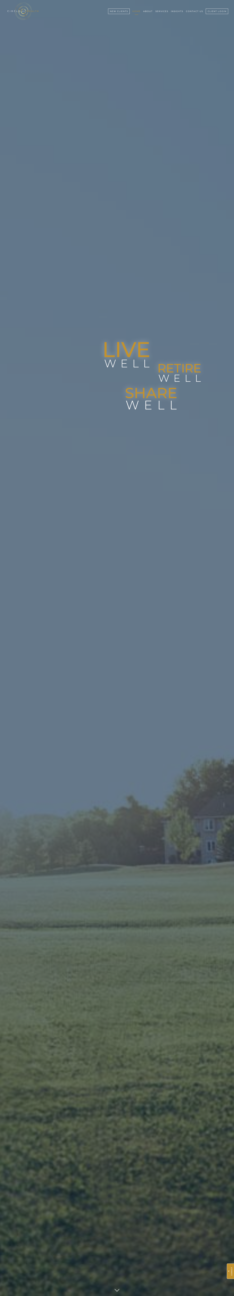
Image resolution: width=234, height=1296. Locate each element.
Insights (177, 11)
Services (161, 11)
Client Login (217, 11)
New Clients (119, 11)
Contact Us (194, 11)
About (148, 11)
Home (136, 11)
